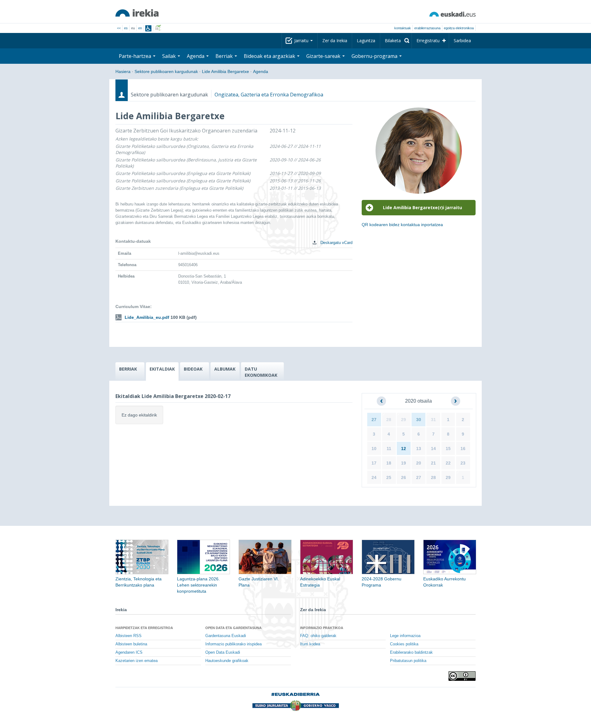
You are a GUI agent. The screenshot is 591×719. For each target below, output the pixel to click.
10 (374, 448)
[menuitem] (396, 40)
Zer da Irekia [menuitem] (334, 40)
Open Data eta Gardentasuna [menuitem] (233, 628)
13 (418, 448)
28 (388, 419)
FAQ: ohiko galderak (318, 636)
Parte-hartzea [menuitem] (135, 56)
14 (433, 448)
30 (418, 419)
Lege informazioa (405, 636)
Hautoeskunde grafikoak (226, 661)
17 (374, 463)
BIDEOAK (193, 369)
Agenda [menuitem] (196, 56)
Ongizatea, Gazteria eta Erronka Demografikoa (269, 94)
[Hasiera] (137, 13)
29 (403, 419)
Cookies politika (404, 644)
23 (462, 463)
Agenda (260, 71)
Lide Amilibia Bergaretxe (225, 71)
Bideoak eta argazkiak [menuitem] (270, 56)
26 (403, 477)
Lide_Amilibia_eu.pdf (147, 317)
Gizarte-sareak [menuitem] (324, 56)
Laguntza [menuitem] (366, 40)
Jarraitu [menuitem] (302, 40)
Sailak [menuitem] (169, 56)
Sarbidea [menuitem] (462, 40)
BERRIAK (128, 369)
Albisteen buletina (131, 644)
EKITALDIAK (162, 369)
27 (374, 419)
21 (433, 463)
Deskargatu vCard (335, 242)
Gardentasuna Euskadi (225, 636)
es (126, 28)
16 (462, 448)
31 (433, 419)
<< (119, 28)
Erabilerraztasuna (427, 28)
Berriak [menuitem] (224, 56)
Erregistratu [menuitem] (428, 40)
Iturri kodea (310, 644)
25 (388, 477)
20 (418, 463)
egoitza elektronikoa (459, 28)
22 (448, 463)
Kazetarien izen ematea (136, 661)
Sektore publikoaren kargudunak (166, 71)
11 (389, 448)
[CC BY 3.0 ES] (462, 676)
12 (403, 448)
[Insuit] (148, 28)
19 (403, 463)
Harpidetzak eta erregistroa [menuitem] (144, 628)
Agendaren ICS (129, 652)
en (140, 28)
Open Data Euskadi (222, 652)
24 (374, 477)
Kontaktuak (402, 28)
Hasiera (123, 71)
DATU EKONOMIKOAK (261, 372)
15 (448, 448)
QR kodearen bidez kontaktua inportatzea (402, 224)
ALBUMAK (224, 369)
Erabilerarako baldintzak (411, 652)
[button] (381, 401)
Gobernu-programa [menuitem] (375, 56)
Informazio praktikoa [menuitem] (321, 628)
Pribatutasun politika (408, 661)
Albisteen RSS (128, 636)
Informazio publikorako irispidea (233, 644)
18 (388, 463)
